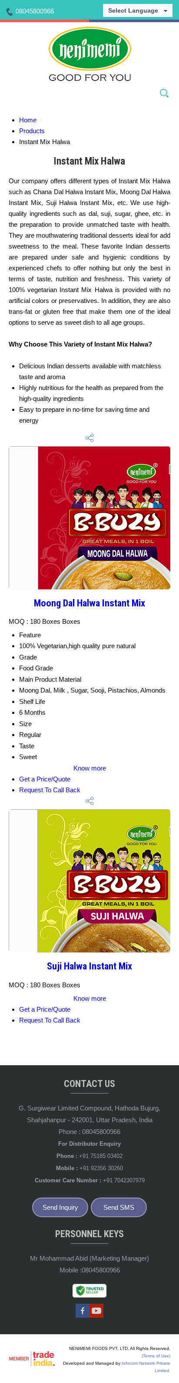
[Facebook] (83, 1316)
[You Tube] (96, 1316)
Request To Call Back (49, 790)
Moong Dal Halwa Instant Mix (89, 603)
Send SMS (118, 1207)
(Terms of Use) (156, 1355)
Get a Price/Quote (44, 779)
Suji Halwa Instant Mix (89, 966)
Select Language (133, 10)
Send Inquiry (60, 1207)
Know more (89, 768)
